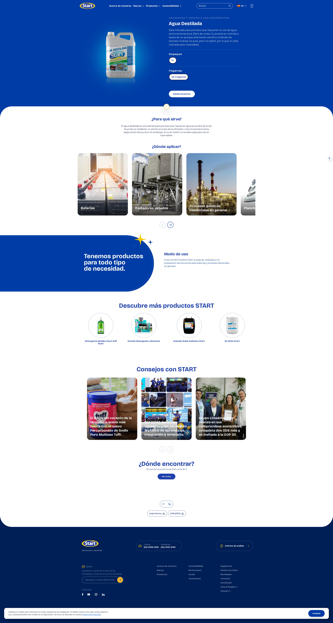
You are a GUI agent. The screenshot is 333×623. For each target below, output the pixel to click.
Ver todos (166, 476)
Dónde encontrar (182, 94)
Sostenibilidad (196, 566)
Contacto (225, 578)
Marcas (160, 570)
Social (192, 574)
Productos (162, 574)
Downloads (226, 583)
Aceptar (316, 613)
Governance (195, 578)
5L (172, 60)
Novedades (226, 574)
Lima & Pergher (228, 587)
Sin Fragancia (178, 77)
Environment (195, 570)
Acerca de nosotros (120, 6)
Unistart (224, 591)
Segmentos (226, 566)
